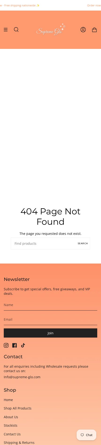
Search (83, 243)
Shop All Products (17, 408)
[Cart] (94, 30)
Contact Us (12, 434)
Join (51, 333)
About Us (11, 417)
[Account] (83, 30)
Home (8, 400)
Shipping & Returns (19, 442)
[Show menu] (7, 30)
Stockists (10, 425)
